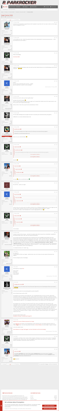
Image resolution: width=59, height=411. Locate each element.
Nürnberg (10, 141)
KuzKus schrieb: (17, 215)
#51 (56, 183)
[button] (21, 7)
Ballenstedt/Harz (9, 263)
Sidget (17, 324)
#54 (56, 232)
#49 (56, 144)
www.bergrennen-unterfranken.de (11, 109)
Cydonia (10, 123)
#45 (56, 81)
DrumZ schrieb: (16, 194)
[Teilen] (55, 22)
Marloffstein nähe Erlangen (8, 34)
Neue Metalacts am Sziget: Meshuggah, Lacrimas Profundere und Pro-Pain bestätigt (29, 329)
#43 (56, 53)
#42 (56, 37)
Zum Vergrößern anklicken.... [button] (35, 156)
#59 (56, 336)
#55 (56, 251)
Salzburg (10, 175)
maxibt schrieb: (16, 146)
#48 (56, 127)
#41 (56, 22)
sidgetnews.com (18, 323)
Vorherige (4, 19)
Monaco (10, 93)
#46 (56, 96)
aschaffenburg (9, 331)
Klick (23, 268)
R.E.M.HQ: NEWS (16, 56)
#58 (56, 319)
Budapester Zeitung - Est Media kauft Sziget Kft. (22, 316)
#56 (56, 266)
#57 (56, 282)
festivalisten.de (9, 333)
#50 (56, 163)
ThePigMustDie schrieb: (18, 284)
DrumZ (3, 16)
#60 (56, 349)
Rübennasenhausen (8, 108)
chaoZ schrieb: (16, 166)
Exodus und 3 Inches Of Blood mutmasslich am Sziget (23, 321)
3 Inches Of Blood (38, 324)
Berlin (56, 399)
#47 (56, 112)
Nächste (17, 19)
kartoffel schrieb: (17, 129)
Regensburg (10, 49)
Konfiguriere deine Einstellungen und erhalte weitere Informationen (18, 408)
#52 (56, 192)
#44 (56, 65)
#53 (56, 213)
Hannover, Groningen (8, 244)
